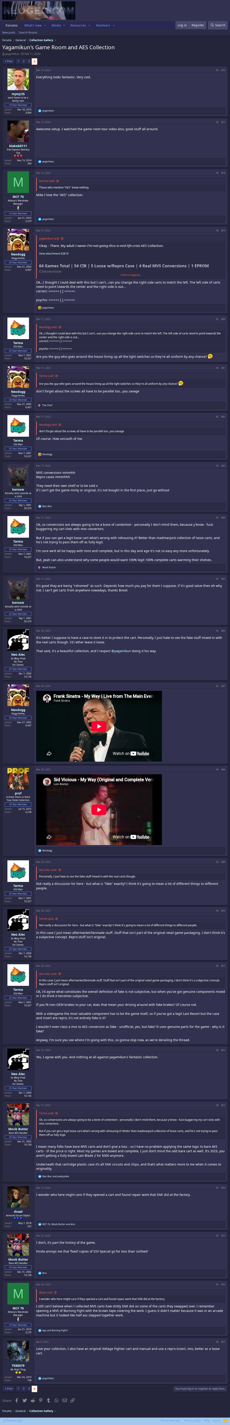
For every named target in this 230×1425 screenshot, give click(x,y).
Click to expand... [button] (131, 275)
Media (56, 25)
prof (18, 793)
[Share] (217, 70)
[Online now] (18, 485)
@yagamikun (121, 651)
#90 (223, 910)
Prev (10, 61)
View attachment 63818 (54, 253)
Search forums (28, 32)
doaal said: (46, 1292)
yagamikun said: (49, 238)
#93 (223, 1105)
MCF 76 (18, 197)
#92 (223, 1050)
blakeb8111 (18, 146)
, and (58, 1224)
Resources (78, 25)
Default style (14, 1421)
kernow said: (47, 181)
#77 (223, 122)
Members (103, 25)
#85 (223, 578)
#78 (223, 172)
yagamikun (12, 54)
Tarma (18, 343)
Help (207, 1421)
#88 (223, 769)
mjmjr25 (18, 94)
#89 (223, 862)
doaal (18, 1211)
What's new (33, 25)
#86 (223, 630)
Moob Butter (18, 1129)
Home (217, 1421)
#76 (223, 70)
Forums (12, 25)
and (55, 1176)
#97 (223, 1341)
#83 (223, 465)
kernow (18, 489)
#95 (223, 1235)
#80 (223, 319)
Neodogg (18, 254)
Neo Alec (18, 654)
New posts (8, 32)
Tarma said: (46, 376)
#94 (223, 1187)
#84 (223, 517)
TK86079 (18, 1365)
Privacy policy (192, 1421)
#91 (223, 965)
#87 (223, 686)
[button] (45, 25)
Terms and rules (171, 1421)
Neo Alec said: (48, 870)
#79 (223, 230)
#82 (223, 416)
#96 (223, 1284)
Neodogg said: (48, 327)
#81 (223, 367)
